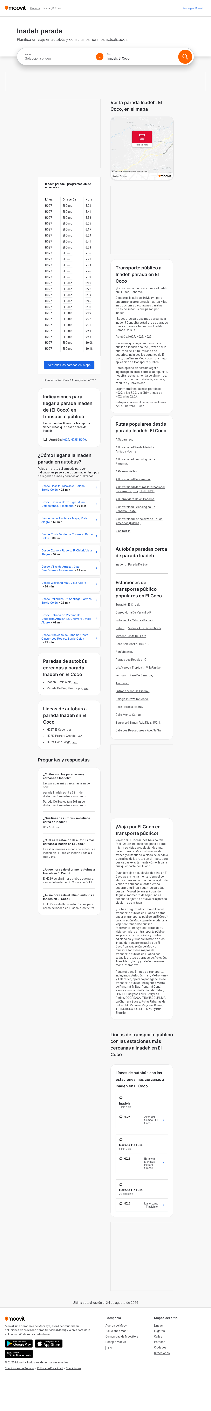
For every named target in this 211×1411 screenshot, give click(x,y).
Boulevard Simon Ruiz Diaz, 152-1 (138, 722)
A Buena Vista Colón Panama (135, 499)
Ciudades (160, 1347)
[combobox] (59, 58)
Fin (108, 54)
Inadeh (120, 564)
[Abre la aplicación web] (19, 1354)
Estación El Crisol (127, 604)
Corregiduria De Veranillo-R (133, 612)
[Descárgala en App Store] (49, 1343)
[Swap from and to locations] (99, 56)
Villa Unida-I (153, 667)
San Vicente (124, 651)
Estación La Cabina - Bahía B (135, 620)
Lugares (159, 1331)
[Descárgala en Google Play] (19, 1343)
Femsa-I (121, 675)
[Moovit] (15, 8)
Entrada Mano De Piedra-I (132, 691)
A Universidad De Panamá (133, 479)
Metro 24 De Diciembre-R (144, 628)
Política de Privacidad (50, 1368)
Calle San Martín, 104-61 (132, 644)
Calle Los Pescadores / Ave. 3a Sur (139, 730)
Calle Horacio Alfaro (129, 707)
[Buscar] (185, 57)
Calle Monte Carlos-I (129, 714)
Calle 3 (120, 628)
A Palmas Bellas (126, 471)
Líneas (158, 1325)
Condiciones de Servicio (19, 1368)
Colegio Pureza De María (132, 699)
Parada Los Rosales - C (131, 659)
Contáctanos (73, 1368)
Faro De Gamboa (141, 675)
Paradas (159, 1342)
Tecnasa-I (122, 683)
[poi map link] (142, 148)
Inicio (28, 54)
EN (110, 1348)
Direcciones (162, 1353)
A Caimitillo (123, 531)
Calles (158, 1336)
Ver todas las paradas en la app (69, 365)
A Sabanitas (124, 439)
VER (76, 682)
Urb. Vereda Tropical (129, 667)
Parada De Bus (138, 564)
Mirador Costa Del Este (131, 636)
